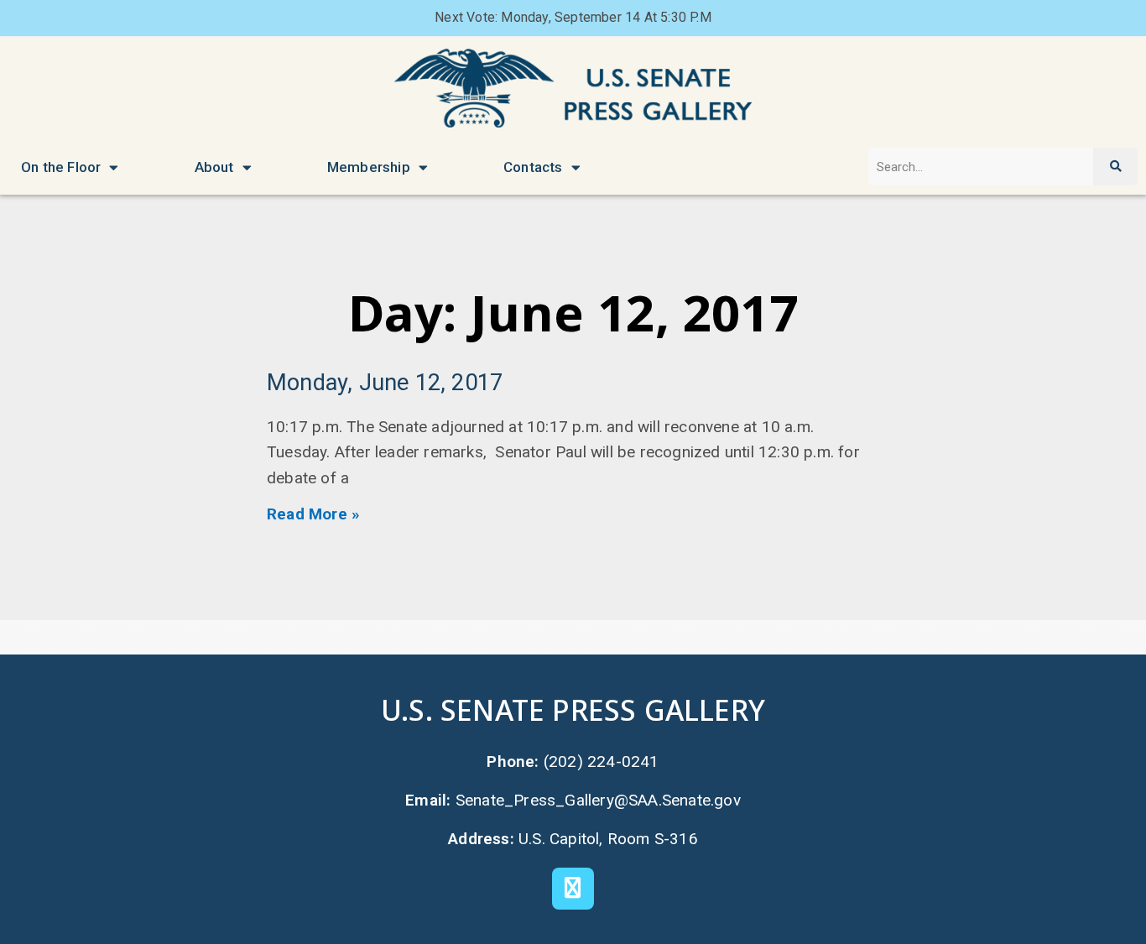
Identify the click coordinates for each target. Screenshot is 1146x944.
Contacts (533, 167)
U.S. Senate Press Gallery (573, 709)
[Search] (1115, 166)
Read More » (313, 514)
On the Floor (61, 167)
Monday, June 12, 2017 (385, 382)
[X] (573, 889)
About (214, 167)
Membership (368, 167)
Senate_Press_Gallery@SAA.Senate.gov (598, 800)
